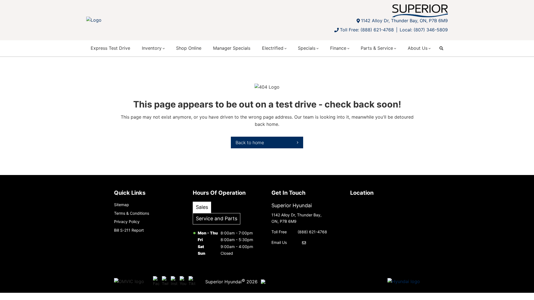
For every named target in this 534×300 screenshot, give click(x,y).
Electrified (272, 48)
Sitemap (121, 204)
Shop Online (188, 48)
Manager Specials (231, 48)
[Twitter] (165, 281)
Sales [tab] (202, 207)
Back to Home (250, 142)
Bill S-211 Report (129, 230)
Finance (338, 48)
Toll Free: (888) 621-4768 (367, 29)
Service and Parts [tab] (216, 218)
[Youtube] (183, 281)
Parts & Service (377, 48)
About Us (417, 48)
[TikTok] (192, 281)
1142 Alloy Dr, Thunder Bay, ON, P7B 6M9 (404, 20)
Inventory (152, 48)
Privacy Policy (127, 221)
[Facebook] (156, 281)
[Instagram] (174, 281)
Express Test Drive (110, 48)
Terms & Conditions (131, 213)
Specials (306, 48)
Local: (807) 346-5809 (424, 29)
